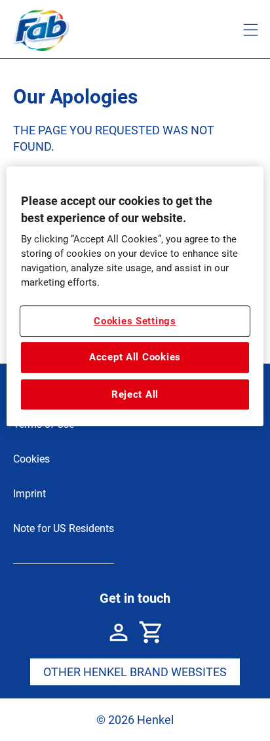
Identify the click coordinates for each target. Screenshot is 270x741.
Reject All (135, 394)
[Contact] (119, 632)
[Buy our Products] (151, 632)
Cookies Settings (135, 321)
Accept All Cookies (135, 357)
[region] (135, 297)
